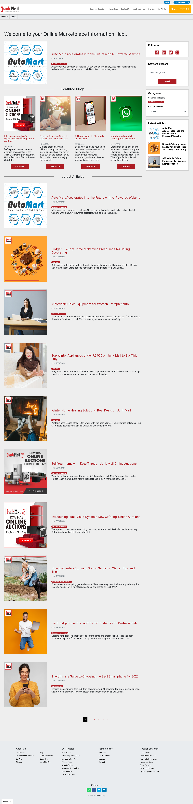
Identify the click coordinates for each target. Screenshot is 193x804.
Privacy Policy (67, 762)
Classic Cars (145, 753)
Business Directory (98, 9)
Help (41, 753)
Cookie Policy (67, 771)
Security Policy (67, 765)
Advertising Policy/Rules (71, 756)
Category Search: (156, 107)
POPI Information (46, 756)
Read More (19, 166)
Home (4, 17)
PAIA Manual (66, 753)
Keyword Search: (158, 63)
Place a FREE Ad (180, 9)
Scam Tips (44, 759)
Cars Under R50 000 (148, 756)
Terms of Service (68, 775)
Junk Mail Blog (139, 9)
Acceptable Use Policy (70, 759)
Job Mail (102, 762)
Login (167, 2)
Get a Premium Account (25, 756)
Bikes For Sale (145, 765)
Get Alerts (161, 9)
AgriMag (102, 759)
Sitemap (19, 762)
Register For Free (181, 2)
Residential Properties (148, 759)
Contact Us (125, 9)
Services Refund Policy (70, 768)
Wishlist (151, 9)
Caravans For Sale (147, 768)
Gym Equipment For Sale (149, 771)
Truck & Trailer (104, 756)
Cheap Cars (113, 9)
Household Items (146, 762)
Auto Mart (102, 753)
